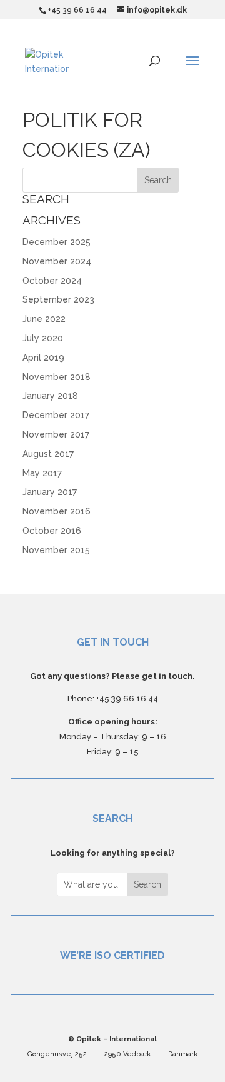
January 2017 (49, 492)
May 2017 (42, 473)
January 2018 (50, 396)
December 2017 (55, 415)
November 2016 (56, 511)
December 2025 (56, 242)
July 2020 (42, 338)
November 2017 (55, 434)
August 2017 (48, 454)
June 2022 (44, 319)
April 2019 (43, 358)
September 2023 (58, 299)
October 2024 (52, 281)
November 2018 (56, 377)
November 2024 (56, 261)
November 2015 (56, 550)
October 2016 (51, 531)
